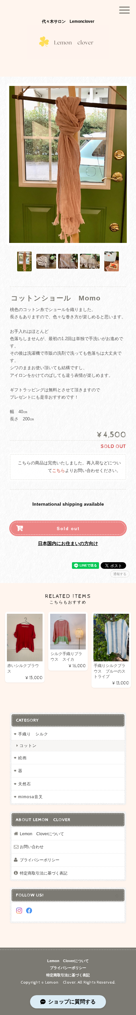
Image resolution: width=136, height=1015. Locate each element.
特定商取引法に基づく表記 (43, 873)
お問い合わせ (32, 846)
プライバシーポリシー (39, 860)
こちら (58, 470)
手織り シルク (35, 734)
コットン (28, 745)
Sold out (68, 528)
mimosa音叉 (30, 797)
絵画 (22, 758)
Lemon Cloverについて (42, 834)
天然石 (24, 784)
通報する (119, 574)
